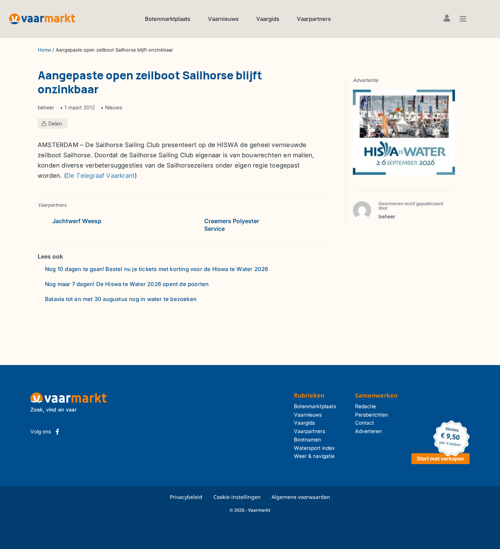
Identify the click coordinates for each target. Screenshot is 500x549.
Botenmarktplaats (167, 18)
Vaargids (267, 18)
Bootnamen (307, 439)
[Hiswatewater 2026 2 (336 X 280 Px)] (404, 131)
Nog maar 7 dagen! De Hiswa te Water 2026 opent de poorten (127, 284)
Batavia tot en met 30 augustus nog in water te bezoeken (121, 299)
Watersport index (314, 448)
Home (44, 50)
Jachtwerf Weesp (76, 221)
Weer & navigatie (314, 456)
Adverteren (368, 431)
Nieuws (113, 107)
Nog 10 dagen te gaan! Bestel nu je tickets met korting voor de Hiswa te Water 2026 (156, 269)
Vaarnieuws (223, 18)
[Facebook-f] (57, 432)
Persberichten (371, 414)
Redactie (365, 406)
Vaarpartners (314, 18)
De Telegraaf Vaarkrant (100, 175)
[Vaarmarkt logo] (42, 18)
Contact (364, 423)
